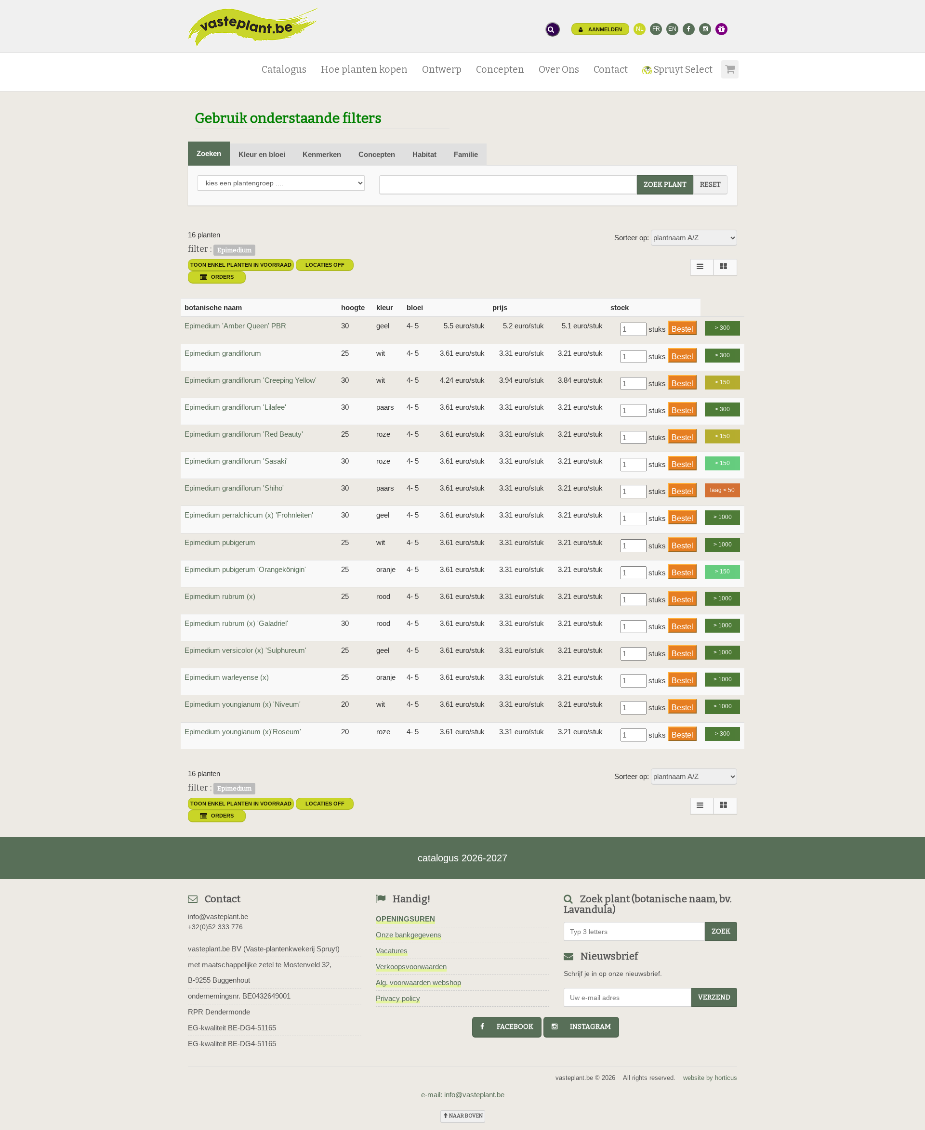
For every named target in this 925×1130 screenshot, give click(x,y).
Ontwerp (442, 69)
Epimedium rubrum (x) (220, 596)
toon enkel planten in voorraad (240, 265)
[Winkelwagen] (728, 66)
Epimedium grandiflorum (223, 353)
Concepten (500, 69)
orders (222, 277)
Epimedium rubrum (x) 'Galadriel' (236, 623)
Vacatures (392, 951)
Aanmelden (604, 29)
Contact (611, 69)
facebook (510, 1027)
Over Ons (559, 69)
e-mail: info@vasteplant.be (462, 1095)
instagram (586, 1027)
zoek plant (665, 185)
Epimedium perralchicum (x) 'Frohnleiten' (249, 515)
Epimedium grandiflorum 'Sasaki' (236, 461)
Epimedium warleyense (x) (227, 677)
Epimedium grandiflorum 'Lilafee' (235, 407)
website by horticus (710, 1077)
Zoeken (209, 153)
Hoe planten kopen (364, 69)
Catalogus (284, 69)
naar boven (465, 1116)
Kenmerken (322, 154)
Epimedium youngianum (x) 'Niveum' (243, 704)
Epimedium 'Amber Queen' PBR (235, 326)
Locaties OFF (324, 265)
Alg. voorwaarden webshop (418, 982)
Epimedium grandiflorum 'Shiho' (234, 488)
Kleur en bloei (261, 154)
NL (640, 29)
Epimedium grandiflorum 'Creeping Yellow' (251, 380)
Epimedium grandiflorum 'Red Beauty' (244, 434)
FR (656, 29)
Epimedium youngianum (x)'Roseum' (243, 731)
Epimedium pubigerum (220, 542)
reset (710, 185)
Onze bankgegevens (408, 935)
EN (672, 29)
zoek (721, 931)
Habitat (424, 154)
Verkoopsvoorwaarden (411, 966)
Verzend (714, 997)
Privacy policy (398, 998)
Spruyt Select (682, 69)
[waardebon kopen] (721, 29)
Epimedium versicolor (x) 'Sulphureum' (245, 650)
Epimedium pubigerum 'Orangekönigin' (245, 569)
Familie (466, 154)
